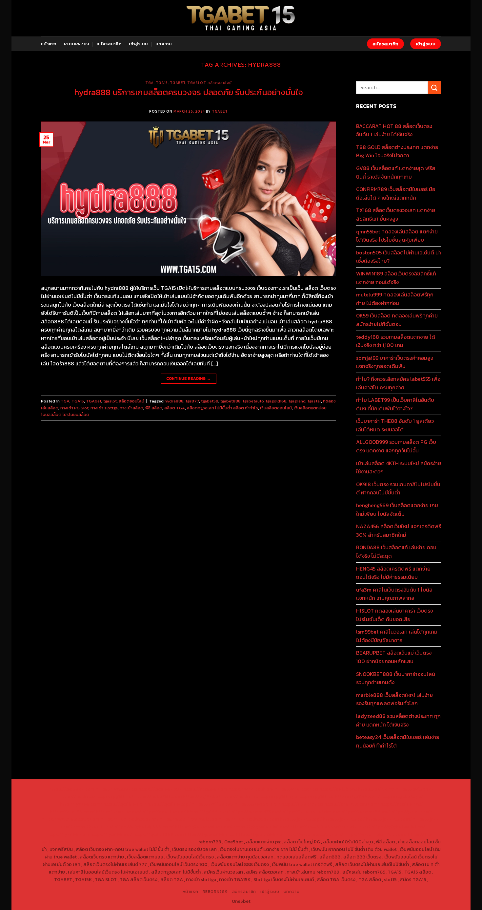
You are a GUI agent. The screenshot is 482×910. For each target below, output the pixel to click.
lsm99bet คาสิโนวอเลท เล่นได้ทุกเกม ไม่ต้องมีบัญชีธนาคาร (396, 636)
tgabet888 (230, 401)
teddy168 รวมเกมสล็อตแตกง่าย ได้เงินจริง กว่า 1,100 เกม (395, 341)
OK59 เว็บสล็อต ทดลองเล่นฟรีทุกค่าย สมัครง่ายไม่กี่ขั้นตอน (397, 320)
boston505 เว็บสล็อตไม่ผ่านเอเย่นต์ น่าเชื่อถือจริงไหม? (398, 257)
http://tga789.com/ (81, 804)
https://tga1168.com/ (357, 796)
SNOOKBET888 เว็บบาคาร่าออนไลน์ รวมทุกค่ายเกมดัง (395, 678)
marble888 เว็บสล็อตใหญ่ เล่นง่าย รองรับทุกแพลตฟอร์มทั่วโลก (394, 699)
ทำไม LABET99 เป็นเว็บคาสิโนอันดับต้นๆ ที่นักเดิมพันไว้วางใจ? (395, 404)
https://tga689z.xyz (160, 788)
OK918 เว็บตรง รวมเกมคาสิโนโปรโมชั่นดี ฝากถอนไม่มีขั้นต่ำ (398, 488)
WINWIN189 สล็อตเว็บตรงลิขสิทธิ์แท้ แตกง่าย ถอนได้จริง (396, 278)
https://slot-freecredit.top (188, 819)
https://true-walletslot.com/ (105, 841)
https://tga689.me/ (111, 834)
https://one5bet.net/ (118, 811)
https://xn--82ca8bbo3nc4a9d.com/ (330, 826)
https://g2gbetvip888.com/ (144, 826)
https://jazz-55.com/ (389, 819)
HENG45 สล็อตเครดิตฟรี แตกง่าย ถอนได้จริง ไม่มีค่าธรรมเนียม (393, 573)
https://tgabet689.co (259, 834)
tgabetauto (253, 401)
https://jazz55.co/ (93, 826)
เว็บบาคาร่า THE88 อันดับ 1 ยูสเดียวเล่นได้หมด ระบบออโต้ (395, 425)
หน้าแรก (49, 44)
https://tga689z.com (71, 788)
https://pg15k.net (114, 796)
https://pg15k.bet (338, 788)
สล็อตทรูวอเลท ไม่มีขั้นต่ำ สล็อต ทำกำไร (222, 408)
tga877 (192, 401)
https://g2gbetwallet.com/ (203, 826)
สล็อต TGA (174, 408)
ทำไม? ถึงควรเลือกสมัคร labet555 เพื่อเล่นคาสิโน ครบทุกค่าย (398, 383)
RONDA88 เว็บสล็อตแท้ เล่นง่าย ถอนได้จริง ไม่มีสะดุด (396, 551)
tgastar (314, 401)
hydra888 (174, 401)
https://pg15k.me (376, 788)
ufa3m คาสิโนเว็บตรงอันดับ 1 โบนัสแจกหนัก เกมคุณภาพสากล (394, 594)
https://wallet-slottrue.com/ (375, 834)
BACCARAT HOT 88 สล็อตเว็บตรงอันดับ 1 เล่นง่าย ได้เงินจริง (394, 130)
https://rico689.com (205, 788)
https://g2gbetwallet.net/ (261, 826)
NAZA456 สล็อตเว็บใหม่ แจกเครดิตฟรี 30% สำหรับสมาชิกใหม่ (398, 530)
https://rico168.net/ (401, 804)
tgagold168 (276, 401)
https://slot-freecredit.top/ (167, 841)
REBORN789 (76, 44)
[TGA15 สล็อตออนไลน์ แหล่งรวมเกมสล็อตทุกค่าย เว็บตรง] (241, 18)
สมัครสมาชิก (109, 44)
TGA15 (162, 82)
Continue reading (188, 378)
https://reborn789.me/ (365, 811)
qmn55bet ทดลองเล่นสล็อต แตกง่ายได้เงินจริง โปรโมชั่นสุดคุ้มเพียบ (397, 236)
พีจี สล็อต (153, 408)
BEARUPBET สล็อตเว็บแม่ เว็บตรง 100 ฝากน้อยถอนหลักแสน (394, 657)
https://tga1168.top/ (169, 804)
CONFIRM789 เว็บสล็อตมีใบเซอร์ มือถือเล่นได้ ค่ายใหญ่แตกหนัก (395, 193)
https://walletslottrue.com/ (313, 834)
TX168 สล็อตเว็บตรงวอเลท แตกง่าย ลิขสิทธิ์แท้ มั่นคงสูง (395, 214)
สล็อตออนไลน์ (220, 82)
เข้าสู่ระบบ (138, 44)
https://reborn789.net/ (256, 811)
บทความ (163, 44)
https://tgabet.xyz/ (402, 796)
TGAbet (177, 82)
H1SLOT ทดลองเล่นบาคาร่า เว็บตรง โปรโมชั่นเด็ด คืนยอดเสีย (394, 615)
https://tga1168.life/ (212, 804)
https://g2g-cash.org (250, 788)
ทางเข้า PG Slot (74, 408)
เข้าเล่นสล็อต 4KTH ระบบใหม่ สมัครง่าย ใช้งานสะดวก (398, 467)
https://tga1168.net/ (124, 804)
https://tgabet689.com (158, 834)
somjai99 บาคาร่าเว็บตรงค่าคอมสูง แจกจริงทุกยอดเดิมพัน (394, 362)
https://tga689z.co (116, 788)
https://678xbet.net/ (257, 804)
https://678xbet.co (302, 804)
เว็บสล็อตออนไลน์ (276, 408)
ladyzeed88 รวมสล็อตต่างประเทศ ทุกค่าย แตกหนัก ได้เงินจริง (398, 720)
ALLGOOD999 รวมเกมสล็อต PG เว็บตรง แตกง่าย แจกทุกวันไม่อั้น (396, 446)
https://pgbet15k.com (158, 796)
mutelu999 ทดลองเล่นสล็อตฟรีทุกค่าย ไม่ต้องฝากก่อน (394, 299)
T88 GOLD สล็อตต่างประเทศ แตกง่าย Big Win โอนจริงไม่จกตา (397, 151)
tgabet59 (209, 401)
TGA (149, 82)
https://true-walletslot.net (311, 811)
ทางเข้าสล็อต (131, 408)
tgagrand (297, 401)
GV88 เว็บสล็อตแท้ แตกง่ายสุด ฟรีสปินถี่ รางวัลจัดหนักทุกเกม (395, 172)
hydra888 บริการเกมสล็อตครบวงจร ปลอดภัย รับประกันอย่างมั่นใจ (188, 92)
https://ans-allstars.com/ (351, 804)
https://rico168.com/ (72, 811)
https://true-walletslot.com (248, 819)
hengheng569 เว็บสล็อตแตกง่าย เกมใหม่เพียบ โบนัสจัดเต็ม (397, 509)
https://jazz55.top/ (301, 819)
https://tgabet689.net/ (210, 834)
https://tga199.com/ (208, 811)
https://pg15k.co (77, 796)
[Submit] (434, 87)
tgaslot (196, 82)
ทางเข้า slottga (104, 408)
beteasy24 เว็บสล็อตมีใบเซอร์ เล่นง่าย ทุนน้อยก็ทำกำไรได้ (397, 741)
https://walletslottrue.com (70, 819)
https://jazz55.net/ (411, 811)
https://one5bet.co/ (164, 811)
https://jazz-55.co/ (344, 819)
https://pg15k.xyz (414, 788)
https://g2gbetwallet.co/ (398, 826)
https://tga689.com (67, 834)
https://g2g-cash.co (296, 788)
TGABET (220, 111)
